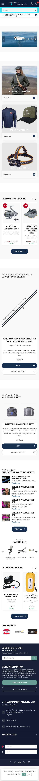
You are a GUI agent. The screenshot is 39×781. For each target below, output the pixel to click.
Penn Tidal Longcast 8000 (11, 228)
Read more (16, 483)
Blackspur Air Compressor (11, 596)
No (29, 774)
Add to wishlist (18, 372)
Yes (24, 774)
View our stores (19, 689)
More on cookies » (19, 777)
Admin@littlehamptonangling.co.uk (18, 727)
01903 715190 (11, 720)
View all (18, 529)
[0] (36, 3)
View (18, 365)
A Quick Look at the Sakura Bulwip (21, 477)
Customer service (19, 682)
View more (18, 251)
